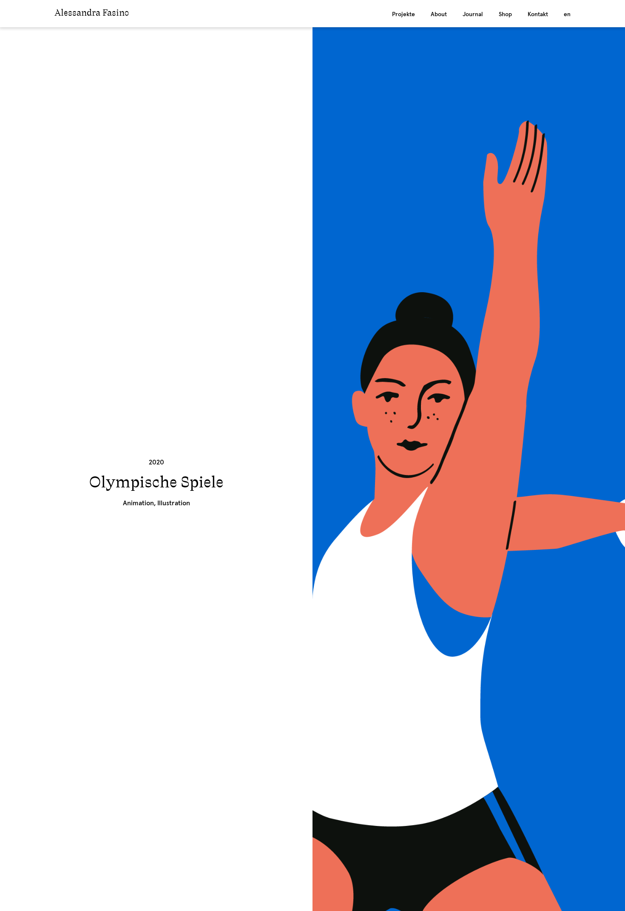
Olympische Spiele (156, 483)
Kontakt (538, 14)
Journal (473, 14)
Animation (138, 503)
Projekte (403, 14)
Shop (505, 14)
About (439, 14)
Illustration (173, 503)
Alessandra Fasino (91, 13)
